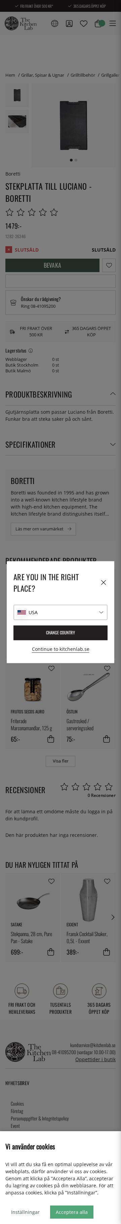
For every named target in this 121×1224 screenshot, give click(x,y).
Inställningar (25, 1212)
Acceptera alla (72, 1212)
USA (33, 612)
